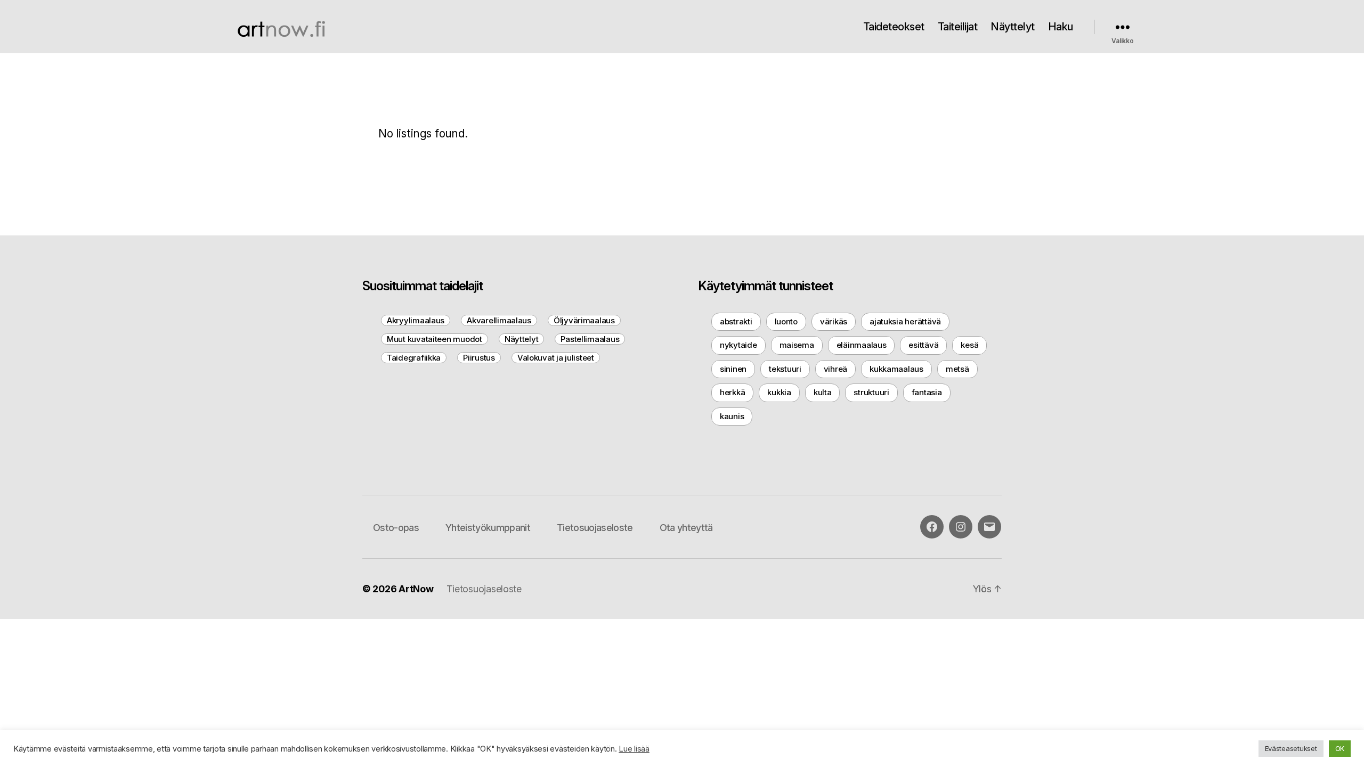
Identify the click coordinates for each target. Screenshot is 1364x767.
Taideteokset (893, 26)
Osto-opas (396, 527)
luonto (786, 321)
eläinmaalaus (862, 345)
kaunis (732, 416)
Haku (1060, 26)
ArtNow (416, 588)
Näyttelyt (1012, 26)
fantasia (927, 392)
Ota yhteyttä (686, 527)
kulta (823, 392)
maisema (797, 345)
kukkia (779, 392)
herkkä (732, 392)
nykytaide (738, 345)
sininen (733, 369)
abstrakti (736, 321)
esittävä (923, 345)
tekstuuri (785, 369)
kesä (969, 345)
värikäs (833, 321)
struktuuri (871, 392)
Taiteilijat (958, 26)
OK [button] (1339, 748)
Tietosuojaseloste (595, 527)
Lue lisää (634, 749)
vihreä (835, 369)
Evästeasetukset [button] (1291, 748)
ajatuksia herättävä (905, 321)
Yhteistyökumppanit (487, 527)
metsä (957, 369)
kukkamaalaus (896, 369)
